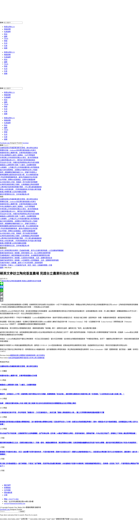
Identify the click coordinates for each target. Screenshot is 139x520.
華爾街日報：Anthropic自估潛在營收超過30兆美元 (18, 150)
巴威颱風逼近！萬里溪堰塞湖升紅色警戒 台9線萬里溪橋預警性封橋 (25, 255)
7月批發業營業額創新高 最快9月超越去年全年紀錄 (18, 177)
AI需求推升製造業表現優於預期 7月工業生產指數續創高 (21, 187)
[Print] (69, 300)
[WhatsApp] (69, 290)
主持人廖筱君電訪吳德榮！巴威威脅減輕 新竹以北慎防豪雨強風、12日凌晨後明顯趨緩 (31, 250)
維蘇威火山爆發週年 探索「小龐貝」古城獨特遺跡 (18, 165)
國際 (5, 36)
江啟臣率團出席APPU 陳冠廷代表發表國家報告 (17, 160)
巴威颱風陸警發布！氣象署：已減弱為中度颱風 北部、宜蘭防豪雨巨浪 (26, 258)
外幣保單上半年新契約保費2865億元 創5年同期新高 (19, 157)
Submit (22, 511)
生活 (5, 43)
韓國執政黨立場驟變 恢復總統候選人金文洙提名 (27, 355)
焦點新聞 (7, 29)
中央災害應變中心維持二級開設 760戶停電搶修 (17, 155)
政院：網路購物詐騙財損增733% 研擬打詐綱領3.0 (18, 172)
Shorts (6, 38)
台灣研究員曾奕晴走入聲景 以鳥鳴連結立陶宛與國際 (19, 184)
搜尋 (1, 22)
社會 (5, 46)
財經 (5, 41)
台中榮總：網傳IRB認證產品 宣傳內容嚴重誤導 (17, 179)
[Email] (69, 296)
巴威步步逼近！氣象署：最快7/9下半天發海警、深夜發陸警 (21, 263)
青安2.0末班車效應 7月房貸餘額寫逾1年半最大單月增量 (20, 189)
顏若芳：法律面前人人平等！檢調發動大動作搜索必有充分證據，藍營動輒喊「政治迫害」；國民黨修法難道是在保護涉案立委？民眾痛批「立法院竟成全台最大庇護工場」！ (62, 394)
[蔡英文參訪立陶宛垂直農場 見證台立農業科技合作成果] (20, 281)
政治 (5, 34)
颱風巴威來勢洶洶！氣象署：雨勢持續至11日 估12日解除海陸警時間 (25, 253)
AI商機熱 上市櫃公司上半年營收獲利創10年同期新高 (19, 167)
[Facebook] (69, 287)
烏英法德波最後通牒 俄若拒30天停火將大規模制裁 (26, 358)
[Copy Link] (69, 293)
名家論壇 (7, 31)
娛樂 (5, 48)
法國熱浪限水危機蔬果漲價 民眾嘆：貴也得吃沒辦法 (19, 148)
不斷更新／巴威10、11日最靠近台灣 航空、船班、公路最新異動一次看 (26, 265)
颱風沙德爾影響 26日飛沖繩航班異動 (13, 192)
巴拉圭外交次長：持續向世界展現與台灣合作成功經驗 (19, 162)
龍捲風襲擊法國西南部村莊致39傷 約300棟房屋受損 (19, 175)
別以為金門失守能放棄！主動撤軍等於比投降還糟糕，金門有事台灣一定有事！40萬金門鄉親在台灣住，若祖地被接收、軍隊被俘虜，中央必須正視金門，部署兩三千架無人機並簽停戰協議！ (68, 433)
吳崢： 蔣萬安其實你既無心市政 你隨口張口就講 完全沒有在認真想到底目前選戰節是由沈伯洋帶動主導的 (38, 403)
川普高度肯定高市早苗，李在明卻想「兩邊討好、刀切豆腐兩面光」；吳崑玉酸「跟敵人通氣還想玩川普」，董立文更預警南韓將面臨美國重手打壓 (52, 412)
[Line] (69, 283)
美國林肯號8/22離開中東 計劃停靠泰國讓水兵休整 (18, 153)
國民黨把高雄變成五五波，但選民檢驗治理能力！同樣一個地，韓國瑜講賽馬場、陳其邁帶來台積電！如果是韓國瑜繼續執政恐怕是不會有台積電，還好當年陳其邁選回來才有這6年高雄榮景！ (69, 442)
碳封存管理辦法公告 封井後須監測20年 (14, 194)
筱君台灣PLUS (9, 27)
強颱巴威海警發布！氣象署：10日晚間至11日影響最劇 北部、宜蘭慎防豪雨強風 (29, 260)
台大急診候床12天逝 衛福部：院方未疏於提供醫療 (18, 182)
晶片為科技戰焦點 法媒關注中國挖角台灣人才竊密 (18, 170)
